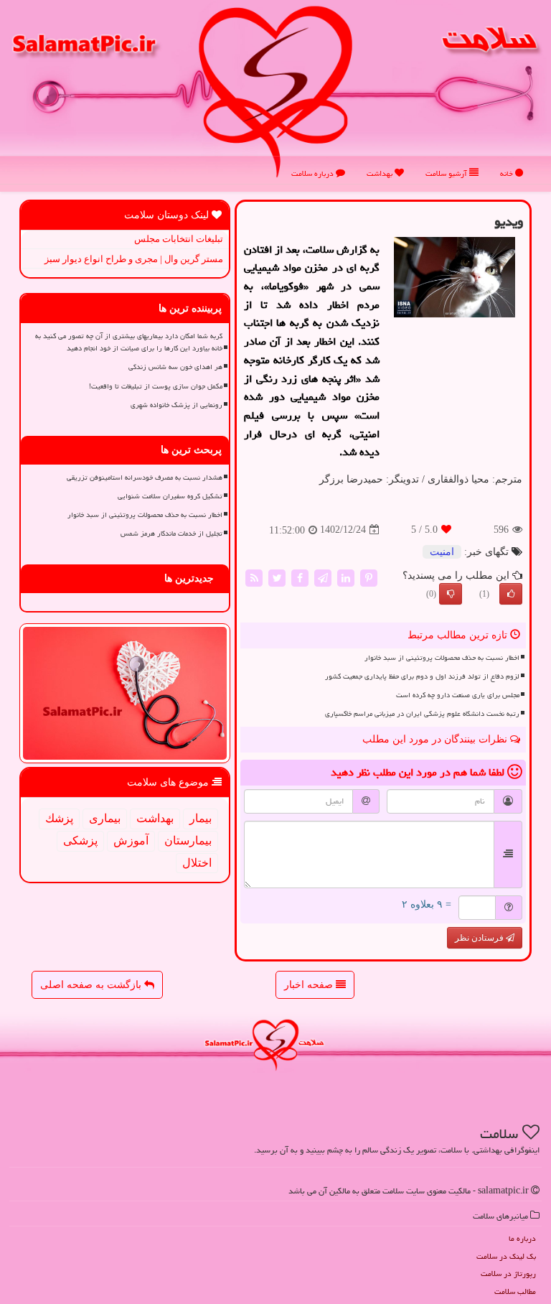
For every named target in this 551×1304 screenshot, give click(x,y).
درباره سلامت (313, 173)
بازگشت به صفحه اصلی (92, 984)
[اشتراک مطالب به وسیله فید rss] (254, 577)
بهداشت (381, 173)
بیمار (200, 818)
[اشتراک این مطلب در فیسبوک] (300, 577)
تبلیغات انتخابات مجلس (178, 238)
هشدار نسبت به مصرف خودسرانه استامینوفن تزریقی (144, 477)
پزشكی (80, 840)
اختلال (197, 863)
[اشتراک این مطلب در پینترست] (369, 577)
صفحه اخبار (310, 984)
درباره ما (522, 1238)
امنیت (442, 551)
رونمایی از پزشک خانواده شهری (176, 405)
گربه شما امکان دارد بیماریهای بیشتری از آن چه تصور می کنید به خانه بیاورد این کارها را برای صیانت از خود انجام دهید (128, 342)
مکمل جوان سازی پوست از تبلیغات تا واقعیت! (155, 386)
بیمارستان (188, 840)
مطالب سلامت (515, 1291)
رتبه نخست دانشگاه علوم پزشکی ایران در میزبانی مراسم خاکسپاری (422, 714)
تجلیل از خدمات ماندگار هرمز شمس (171, 533)
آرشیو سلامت (447, 173)
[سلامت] (275, 90)
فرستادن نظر (480, 938)
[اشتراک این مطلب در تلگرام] (323, 577)
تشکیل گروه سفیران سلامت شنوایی (170, 496)
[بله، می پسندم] (510, 594)
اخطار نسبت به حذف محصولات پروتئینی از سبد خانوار (441, 658)
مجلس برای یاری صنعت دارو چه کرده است (457, 695)
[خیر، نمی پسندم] (450, 594)
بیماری (105, 818)
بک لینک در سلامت (506, 1256)
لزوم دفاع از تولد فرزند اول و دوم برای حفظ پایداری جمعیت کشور (422, 676)
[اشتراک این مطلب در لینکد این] (346, 577)
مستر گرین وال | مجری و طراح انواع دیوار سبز (133, 258)
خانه (507, 173)
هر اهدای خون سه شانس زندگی (175, 367)
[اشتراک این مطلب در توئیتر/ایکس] (277, 577)
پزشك (59, 818)
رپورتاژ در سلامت (508, 1273)
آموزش (131, 840)
